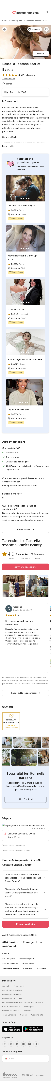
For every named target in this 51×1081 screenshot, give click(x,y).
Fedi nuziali (41, 969)
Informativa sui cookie (12, 998)
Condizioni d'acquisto (12, 990)
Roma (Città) (17, 21)
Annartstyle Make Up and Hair (25, 359)
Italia (11, 1058)
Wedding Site (37, 1015)
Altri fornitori (26, 799)
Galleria (40, 53)
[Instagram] (23, 1044)
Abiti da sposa (8, 958)
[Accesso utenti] (47, 13)
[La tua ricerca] (4, 29)
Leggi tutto (8, 146)
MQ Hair (33, 935)
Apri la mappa (38, 828)
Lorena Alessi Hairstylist (22, 205)
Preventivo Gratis (25, 924)
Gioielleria (27, 969)
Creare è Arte (16, 309)
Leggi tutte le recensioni (24, 693)
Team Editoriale (9, 1015)
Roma (5, 21)
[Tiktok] (36, 1044)
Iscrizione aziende (10, 1011)
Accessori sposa (26, 958)
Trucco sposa (28, 963)
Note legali (19, 986)
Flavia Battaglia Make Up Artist (22, 257)
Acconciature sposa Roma (14, 846)
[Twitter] (11, 1044)
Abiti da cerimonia (10, 963)
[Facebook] (4, 1044)
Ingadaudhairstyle (18, 409)
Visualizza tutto (25, 529)
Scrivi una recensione (25, 567)
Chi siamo (27, 1011)
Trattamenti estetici (10, 969)
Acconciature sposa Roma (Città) (16, 850)
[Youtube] (29, 1044)
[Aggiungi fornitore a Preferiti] (46, 29)
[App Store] (12, 1031)
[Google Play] (33, 1031)
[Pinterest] (17, 1044)
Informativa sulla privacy (13, 994)
